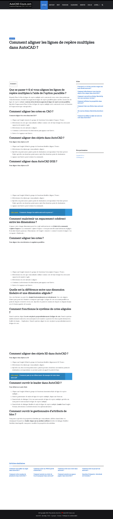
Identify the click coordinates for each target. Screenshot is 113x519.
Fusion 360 (65, 5)
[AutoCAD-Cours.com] (20, 4)
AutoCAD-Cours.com (69, 513)
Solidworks (74, 5)
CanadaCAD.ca (80, 155)
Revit (58, 5)
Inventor (82, 5)
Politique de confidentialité (69, 516)
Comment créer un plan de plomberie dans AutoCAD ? (17, 475)
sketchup (51, 5)
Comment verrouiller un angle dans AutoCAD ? (18, 469)
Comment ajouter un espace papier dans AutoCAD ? (67, 475)
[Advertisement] (56, 23)
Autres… (96, 5)
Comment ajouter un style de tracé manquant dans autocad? (43, 475)
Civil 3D (90, 5)
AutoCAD (44, 5)
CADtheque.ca (80, 157)
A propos (53, 516)
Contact (59, 516)
